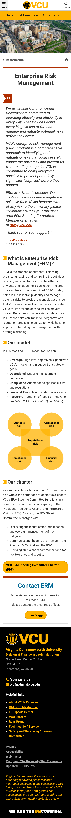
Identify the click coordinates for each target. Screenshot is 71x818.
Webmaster (13, 756)
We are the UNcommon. (35, 811)
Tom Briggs (35, 615)
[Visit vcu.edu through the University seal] (35, 640)
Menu (4, 7)
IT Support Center (21, 712)
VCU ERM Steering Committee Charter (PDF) (32, 567)
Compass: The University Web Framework (34, 761)
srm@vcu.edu (21, 225)
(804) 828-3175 (20, 679)
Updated (12, 766)
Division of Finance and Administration (35, 15)
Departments (15, 60)
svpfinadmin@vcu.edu (25, 684)
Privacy (11, 746)
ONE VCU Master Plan (23, 707)
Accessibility (14, 751)
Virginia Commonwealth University (34, 650)
